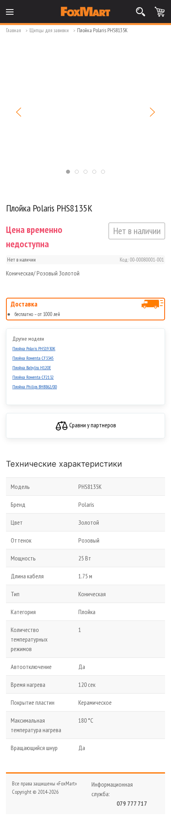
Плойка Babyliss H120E (31, 367)
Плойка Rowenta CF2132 (33, 377)
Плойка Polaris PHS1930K (33, 348)
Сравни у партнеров (92, 425)
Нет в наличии (137, 231)
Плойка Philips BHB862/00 (34, 387)
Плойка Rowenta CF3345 (33, 358)
